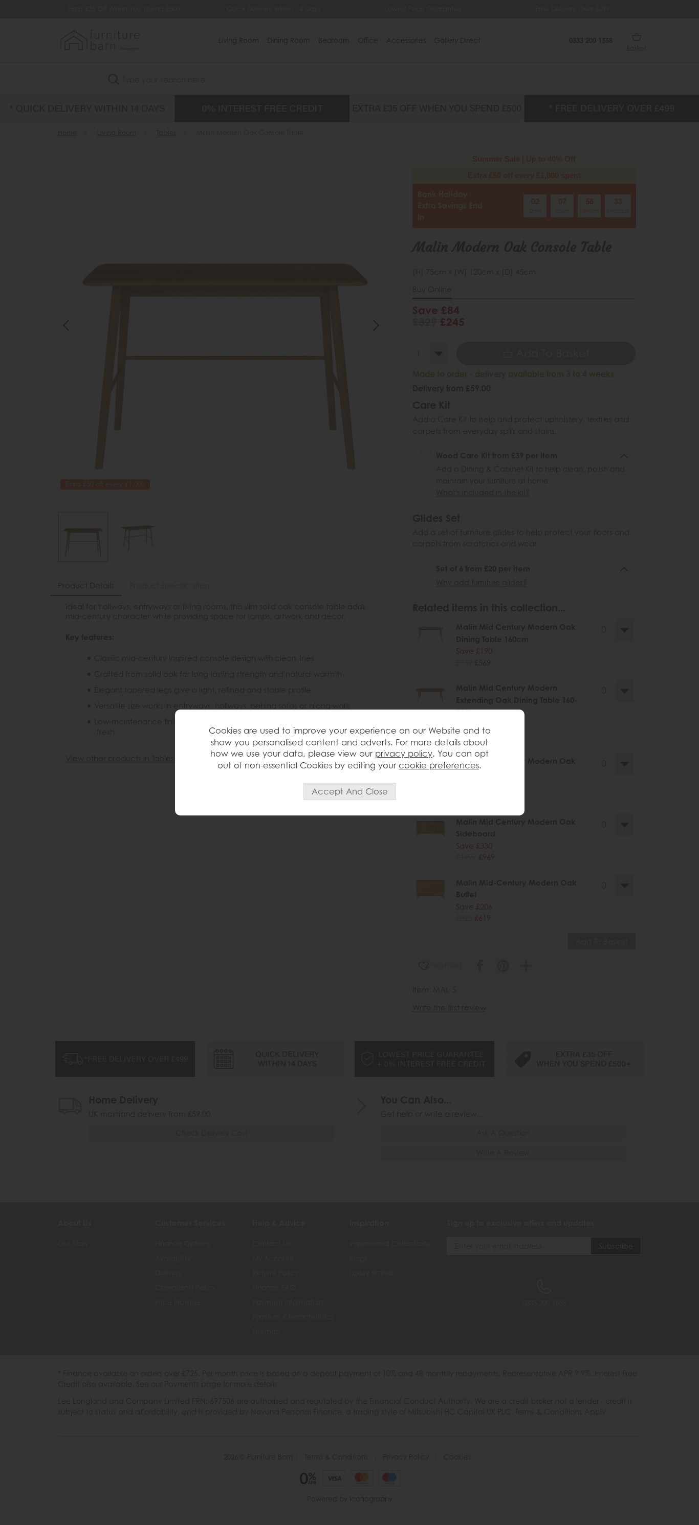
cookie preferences (439, 765)
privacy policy (403, 753)
